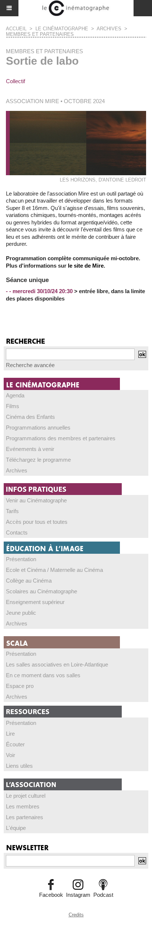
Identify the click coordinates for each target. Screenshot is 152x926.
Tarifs (12, 511)
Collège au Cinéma (29, 580)
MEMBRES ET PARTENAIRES (40, 34)
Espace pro (20, 686)
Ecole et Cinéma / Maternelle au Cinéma (54, 570)
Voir (10, 755)
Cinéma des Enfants (30, 417)
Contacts (17, 532)
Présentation (21, 559)
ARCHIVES (109, 28)
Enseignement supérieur (35, 602)
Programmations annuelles (38, 427)
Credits (76, 914)
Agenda (15, 395)
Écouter (15, 744)
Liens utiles (19, 766)
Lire (10, 733)
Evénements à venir (30, 449)
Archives (16, 470)
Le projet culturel (25, 796)
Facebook (51, 895)
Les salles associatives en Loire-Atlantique (57, 664)
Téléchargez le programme (38, 460)
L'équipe (16, 828)
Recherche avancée (30, 365)
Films (12, 406)
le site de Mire (86, 265)
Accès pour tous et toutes (37, 522)
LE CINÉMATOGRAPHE (61, 28)
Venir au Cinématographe (36, 500)
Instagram (78, 895)
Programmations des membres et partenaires (60, 438)
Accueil (16, 28)
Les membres (22, 806)
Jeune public (21, 613)
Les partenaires (24, 817)
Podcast (103, 895)
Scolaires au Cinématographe (41, 591)
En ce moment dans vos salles (43, 675)
